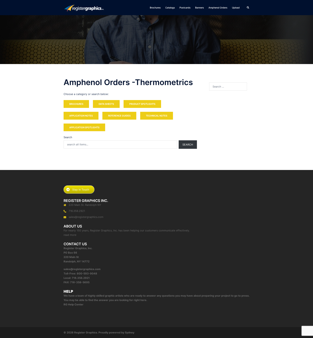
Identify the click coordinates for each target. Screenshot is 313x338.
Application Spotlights (84, 127)
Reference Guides (119, 115)
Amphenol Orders (218, 7)
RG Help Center (73, 304)
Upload (236, 7)
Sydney (129, 332)
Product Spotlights (142, 104)
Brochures (155, 7)
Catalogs (170, 7)
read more (70, 234)
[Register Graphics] (84, 7)
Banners (199, 7)
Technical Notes (156, 115)
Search (68, 137)
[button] (248, 7)
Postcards (185, 7)
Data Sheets (106, 104)
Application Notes (81, 115)
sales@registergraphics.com (86, 217)
